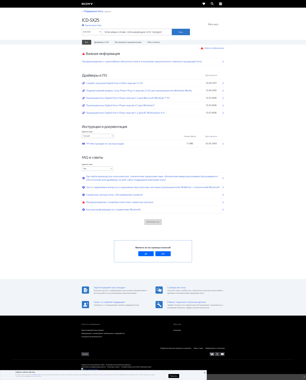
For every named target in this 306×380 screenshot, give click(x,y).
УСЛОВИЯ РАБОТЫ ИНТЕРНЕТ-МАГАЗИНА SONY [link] (136, 367)
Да (146, 253)
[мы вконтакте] (212, 354)
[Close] (304, 377)
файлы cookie (37, 374)
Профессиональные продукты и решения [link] (175, 348)
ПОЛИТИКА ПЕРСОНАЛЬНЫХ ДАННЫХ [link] (118, 365)
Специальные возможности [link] (91, 337)
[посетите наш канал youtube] (222, 354)
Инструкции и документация (128, 42)
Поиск (181, 32)
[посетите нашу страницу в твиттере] (217, 354)
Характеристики (93, 25)
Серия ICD (107, 11)
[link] (87, 4)
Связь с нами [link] (198, 348)
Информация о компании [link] (215, 348)
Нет (163, 253)
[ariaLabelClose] (220, 4)
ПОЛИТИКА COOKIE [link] (113, 367)
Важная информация (214, 48)
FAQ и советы (154, 42)
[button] (238, 370)
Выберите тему (87, 164)
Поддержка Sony (93, 11)
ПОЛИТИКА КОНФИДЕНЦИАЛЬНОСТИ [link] (93, 367)
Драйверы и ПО (101, 42)
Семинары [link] (177, 330)
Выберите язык (87, 132)
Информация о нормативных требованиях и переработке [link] (103, 333)
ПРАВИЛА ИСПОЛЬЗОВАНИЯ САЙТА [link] (92, 365)
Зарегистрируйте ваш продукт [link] (92, 330)
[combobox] (127, 32)
